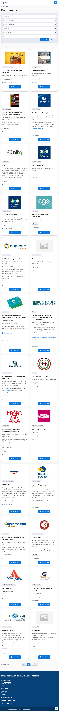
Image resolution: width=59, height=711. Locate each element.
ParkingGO (36, 630)
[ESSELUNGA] (15, 472)
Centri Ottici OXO (38, 165)
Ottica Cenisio (7, 630)
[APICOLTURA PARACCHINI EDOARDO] (15, 58)
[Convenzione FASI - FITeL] (44, 364)
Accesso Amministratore (6, 697)
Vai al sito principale (5, 695)
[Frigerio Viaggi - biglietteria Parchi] (44, 472)
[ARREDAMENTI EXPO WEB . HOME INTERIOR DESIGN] (15, 100)
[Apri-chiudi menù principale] (55, 2)
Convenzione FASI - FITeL (41, 377)
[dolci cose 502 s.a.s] (44, 416)
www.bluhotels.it (6, 390)
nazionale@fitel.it (7, 682)
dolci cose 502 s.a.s (39, 429)
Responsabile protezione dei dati (8, 692)
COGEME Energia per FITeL (12, 259)
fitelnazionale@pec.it (7, 683)
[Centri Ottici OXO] (44, 152)
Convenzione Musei (8, 333)
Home (2, 6)
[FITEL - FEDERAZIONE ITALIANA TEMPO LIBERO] (6, 2)
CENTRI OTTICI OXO (9, 215)
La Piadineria (36, 537)
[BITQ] (15, 152)
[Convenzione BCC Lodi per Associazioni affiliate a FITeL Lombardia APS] (44, 302)
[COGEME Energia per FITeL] (15, 246)
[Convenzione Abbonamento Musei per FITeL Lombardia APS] (15, 302)
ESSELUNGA (7, 485)
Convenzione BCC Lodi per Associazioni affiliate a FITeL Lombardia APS (42, 317)
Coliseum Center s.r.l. (39, 259)
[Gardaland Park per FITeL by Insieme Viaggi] (15, 524)
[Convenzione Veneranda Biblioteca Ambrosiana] (15, 416)
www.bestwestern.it (37, 128)
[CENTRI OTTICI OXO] (15, 202)
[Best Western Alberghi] (44, 100)
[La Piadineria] (44, 524)
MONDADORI (7, 588)
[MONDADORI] (15, 575)
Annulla (53, 40)
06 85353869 (5, 685)
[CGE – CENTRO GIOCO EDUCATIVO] (44, 202)
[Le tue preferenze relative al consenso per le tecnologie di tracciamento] (56, 708)
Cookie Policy (4, 694)
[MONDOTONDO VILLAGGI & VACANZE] (44, 575)
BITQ (4, 165)
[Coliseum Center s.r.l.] (44, 246)
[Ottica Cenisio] (15, 617)
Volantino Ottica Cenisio (9, 646)
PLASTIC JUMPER (26, 709)
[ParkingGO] (44, 617)
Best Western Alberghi (40, 113)
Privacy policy (4, 691)
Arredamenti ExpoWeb (40, 70)
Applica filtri (45, 40)
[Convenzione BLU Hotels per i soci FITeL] (15, 364)
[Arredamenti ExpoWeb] (44, 58)
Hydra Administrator (12, 709)
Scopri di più (16, 87)
